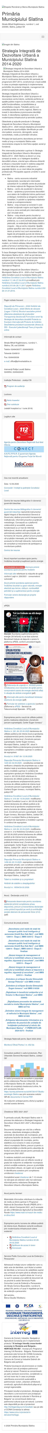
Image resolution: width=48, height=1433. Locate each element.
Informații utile (10, 573)
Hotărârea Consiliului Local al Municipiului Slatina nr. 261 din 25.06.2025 (21, 729)
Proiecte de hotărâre (32, 322)
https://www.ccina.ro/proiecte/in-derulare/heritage (17, 1413)
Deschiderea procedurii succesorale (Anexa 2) (23, 324)
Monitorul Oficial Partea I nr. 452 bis (19, 1044)
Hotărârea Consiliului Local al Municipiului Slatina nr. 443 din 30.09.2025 (21, 827)
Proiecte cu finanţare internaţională (22, 320)
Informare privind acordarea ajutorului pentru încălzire (21, 568)
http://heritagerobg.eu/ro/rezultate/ (18, 1406)
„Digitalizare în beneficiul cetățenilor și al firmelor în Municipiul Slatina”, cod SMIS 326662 (24, 995)
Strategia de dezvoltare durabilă (17, 319)
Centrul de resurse (12, 550)
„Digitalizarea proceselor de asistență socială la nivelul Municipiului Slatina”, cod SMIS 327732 (24, 1004)
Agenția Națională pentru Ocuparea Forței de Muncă (22, 455)
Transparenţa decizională (14, 316)
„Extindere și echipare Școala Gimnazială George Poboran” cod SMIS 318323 (24, 980)
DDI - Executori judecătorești (16, 327)
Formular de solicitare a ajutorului (21, 703)
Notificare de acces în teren (23, 1245)
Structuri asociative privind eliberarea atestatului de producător (22, 312)
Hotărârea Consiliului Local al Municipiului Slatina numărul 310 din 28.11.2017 (22, 284)
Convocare (16, 1248)
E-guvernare (23, 453)
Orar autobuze (12, 404)
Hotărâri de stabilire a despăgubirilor (19, 883)
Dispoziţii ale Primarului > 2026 (17, 306)
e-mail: (7, 361)
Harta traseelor (12, 400)
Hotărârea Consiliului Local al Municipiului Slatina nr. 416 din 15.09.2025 (21, 797)
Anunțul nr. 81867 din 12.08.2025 (18, 756)
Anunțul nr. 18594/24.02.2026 (16, 887)
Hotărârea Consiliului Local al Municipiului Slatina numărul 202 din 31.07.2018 (23, 288)
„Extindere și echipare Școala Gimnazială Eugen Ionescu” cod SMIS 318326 (24, 987)
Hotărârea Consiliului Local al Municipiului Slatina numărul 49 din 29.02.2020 (24, 1240)
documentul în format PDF (22, 1096)
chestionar (18, 1173)
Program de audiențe (15, 386)
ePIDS (17, 706)
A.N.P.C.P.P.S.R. (11, 453)
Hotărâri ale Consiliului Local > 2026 (22, 307)
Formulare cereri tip (34, 316)
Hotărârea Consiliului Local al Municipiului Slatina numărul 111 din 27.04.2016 (22, 278)
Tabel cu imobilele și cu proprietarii (18, 879)
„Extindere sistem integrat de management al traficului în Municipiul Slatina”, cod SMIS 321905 (24, 1013)
